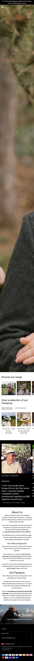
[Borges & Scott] (2, 7)
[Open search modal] (24, 7)
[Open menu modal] (31, 7)
